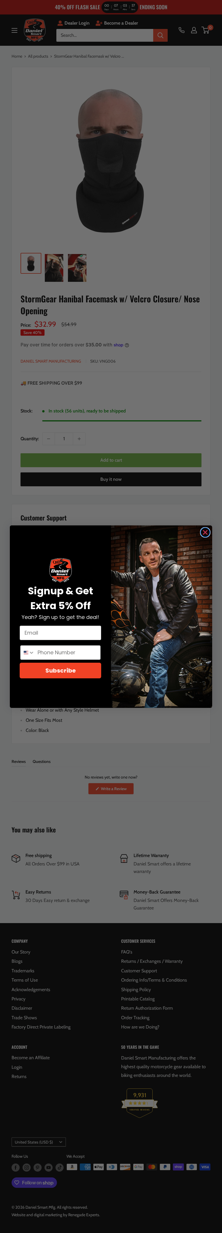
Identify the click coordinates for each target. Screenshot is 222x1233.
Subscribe (60, 670)
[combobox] (28, 653)
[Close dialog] (205, 532)
